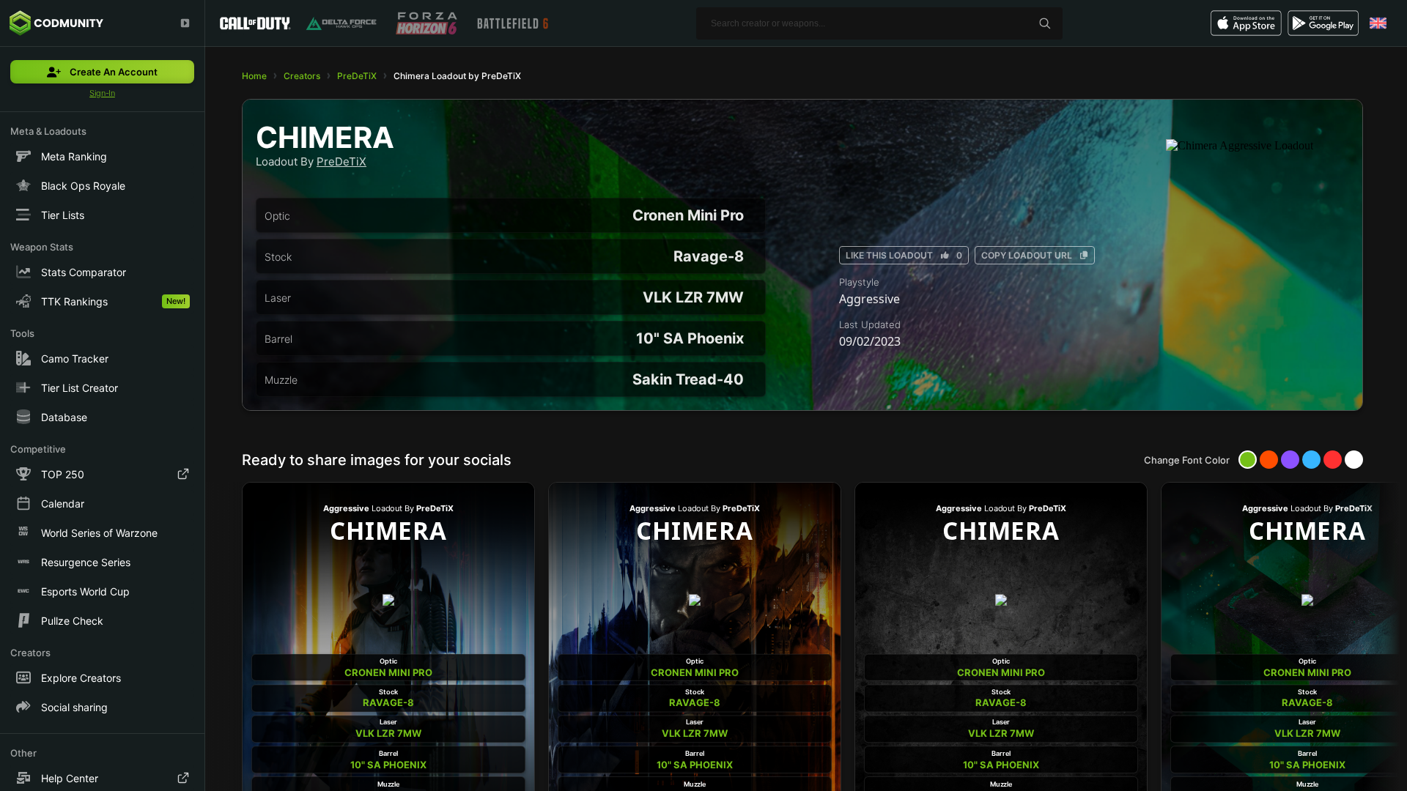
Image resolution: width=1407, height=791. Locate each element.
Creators (302, 75)
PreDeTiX (357, 75)
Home (254, 75)
